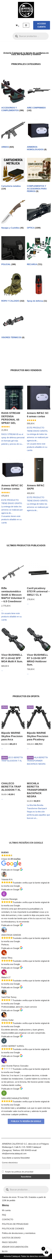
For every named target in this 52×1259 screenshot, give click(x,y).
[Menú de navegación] (26, 25)
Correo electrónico (10, 1162)
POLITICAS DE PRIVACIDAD (15, 1224)
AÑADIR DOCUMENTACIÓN (15, 1247)
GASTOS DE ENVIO (11, 1238)
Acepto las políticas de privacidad (19, 1172)
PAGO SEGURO (9, 1242)
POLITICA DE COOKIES (13, 1228)
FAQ (4, 1215)
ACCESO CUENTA (41, 25)
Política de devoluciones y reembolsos (18, 1233)
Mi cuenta (6, 1210)
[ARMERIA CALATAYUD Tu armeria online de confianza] (26, 10)
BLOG (5, 1251)
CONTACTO (7, 1219)
